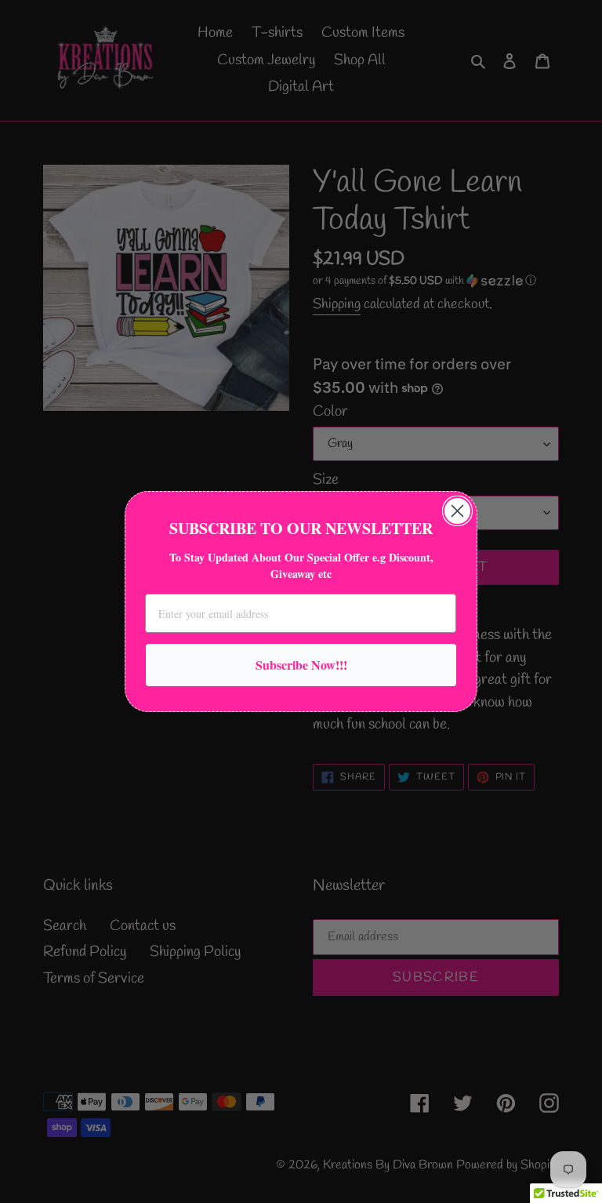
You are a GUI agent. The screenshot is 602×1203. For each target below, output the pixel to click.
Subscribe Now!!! (301, 665)
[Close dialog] (457, 511)
